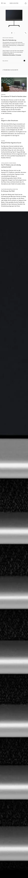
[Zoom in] (25, 32)
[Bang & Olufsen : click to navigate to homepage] (14, 3)
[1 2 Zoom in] (14, 19)
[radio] (24, 61)
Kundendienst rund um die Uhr (11, 69)
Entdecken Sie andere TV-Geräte (12, 55)
